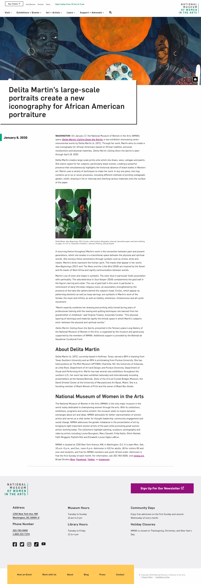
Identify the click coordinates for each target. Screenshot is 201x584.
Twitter (91, 459)
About (70, 574)
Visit (8, 12)
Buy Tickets (13, 4)
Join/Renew (30, 4)
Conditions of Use (163, 577)
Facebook (81, 459)
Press (102, 574)
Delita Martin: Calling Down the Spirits (82, 139)
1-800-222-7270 (21, 533)
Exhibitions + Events (28, 12)
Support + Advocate (91, 12)
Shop (48, 4)
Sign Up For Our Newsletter (160, 488)
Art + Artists (53, 12)
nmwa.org (139, 455)
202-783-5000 (20, 530)
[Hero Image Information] (195, 79)
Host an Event (24, 574)
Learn (70, 12)
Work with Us (49, 574)
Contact (120, 574)
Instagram (104, 459)
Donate (41, 4)
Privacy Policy (147, 577)
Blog (72, 459)
